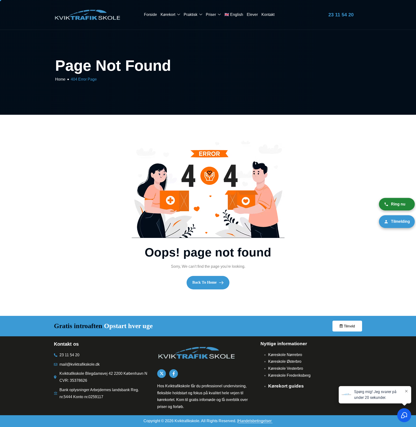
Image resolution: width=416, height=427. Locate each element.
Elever (252, 15)
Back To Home (205, 282)
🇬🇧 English (233, 15)
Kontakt (267, 15)
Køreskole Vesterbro (285, 368)
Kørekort (168, 15)
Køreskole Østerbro (284, 361)
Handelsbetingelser (255, 421)
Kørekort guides (286, 386)
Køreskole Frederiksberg (289, 375)
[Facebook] (173, 373)
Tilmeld (349, 326)
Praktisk (190, 15)
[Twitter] (161, 373)
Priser (211, 15)
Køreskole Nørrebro (285, 355)
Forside (150, 15)
